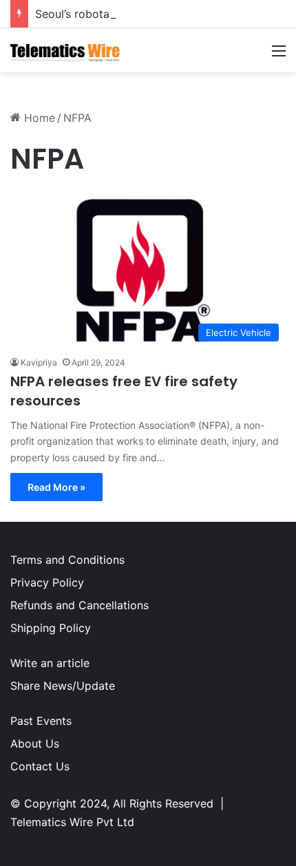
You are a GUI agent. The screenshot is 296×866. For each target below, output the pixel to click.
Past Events (41, 721)
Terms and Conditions (67, 560)
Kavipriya (39, 362)
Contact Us (40, 766)
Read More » (56, 487)
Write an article (49, 663)
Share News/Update (62, 686)
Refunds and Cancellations (79, 605)
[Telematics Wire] (65, 50)
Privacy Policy (47, 582)
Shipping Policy (50, 628)
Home (38, 118)
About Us (34, 743)
